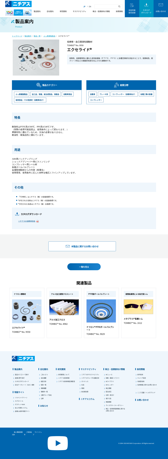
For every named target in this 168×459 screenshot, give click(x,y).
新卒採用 (140, 374)
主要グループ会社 (46, 395)
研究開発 (63, 11)
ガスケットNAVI (20, 404)
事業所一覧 (44, 392)
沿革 (42, 398)
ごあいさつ (44, 374)
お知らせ (44, 405)
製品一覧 (37, 36)
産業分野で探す (20, 378)
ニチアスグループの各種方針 (90, 378)
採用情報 (119, 11)
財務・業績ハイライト (113, 378)
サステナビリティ (79, 11)
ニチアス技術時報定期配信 (66, 381)
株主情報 (108, 388)
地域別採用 (140, 381)
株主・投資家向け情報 (101, 11)
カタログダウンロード (22, 381)
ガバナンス (84, 381)
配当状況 (108, 392)
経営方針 (43, 381)
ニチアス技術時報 (63, 378)
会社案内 (50, 11)
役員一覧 (43, 385)
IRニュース (109, 374)
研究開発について (63, 374)
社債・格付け (110, 395)
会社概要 (43, 378)
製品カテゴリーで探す (22, 374)
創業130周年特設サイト (22, 411)
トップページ (17, 36)
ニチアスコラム (87, 399)
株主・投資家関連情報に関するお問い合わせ (115, 410)
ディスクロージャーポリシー (115, 405)
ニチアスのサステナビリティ (90, 374)
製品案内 (37, 11)
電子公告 (108, 398)
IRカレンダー (110, 385)
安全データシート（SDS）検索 (24, 385)
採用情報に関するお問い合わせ (147, 385)
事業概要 (43, 388)
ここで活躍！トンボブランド (146, 392)
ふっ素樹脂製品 (49, 36)
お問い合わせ (143, 399)
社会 (82, 385)
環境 (82, 388)
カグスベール (19, 401)
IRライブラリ (110, 381)
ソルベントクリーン (21, 397)
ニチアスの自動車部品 (26, 221)
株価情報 (108, 402)
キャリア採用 (141, 378)
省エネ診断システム (21, 408)
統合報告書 (84, 392)
